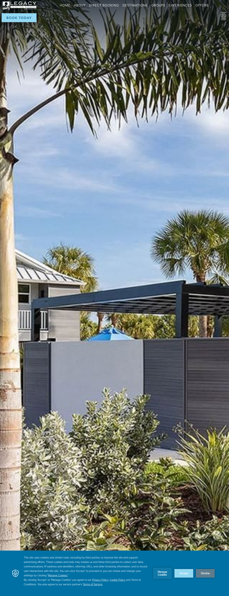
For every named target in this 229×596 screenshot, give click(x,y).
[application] (114, 573)
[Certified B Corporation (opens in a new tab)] (5, 16)
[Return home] (19, 8)
